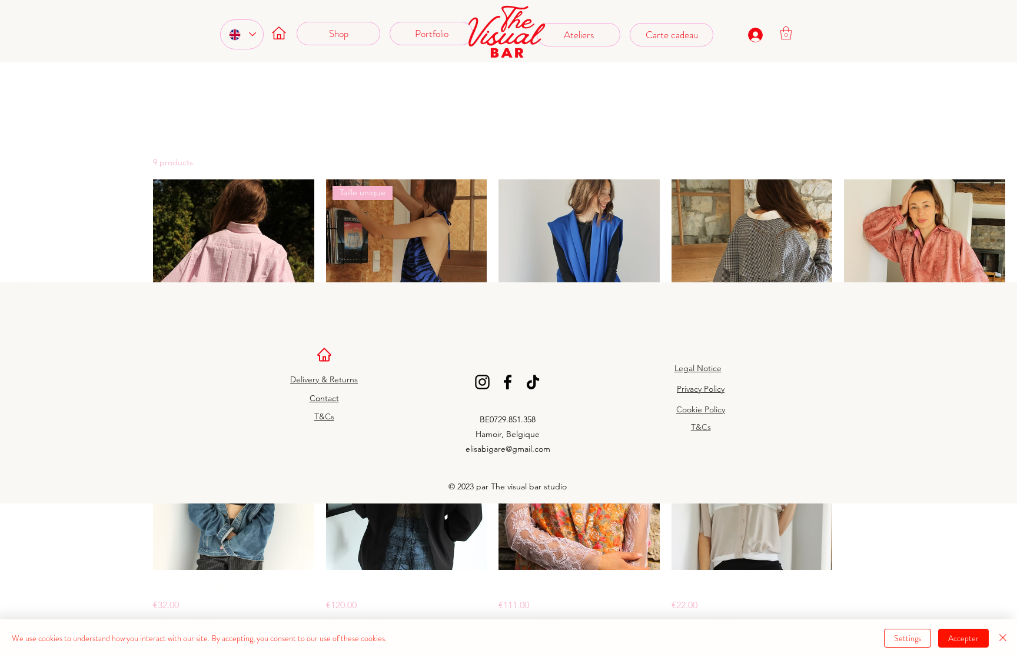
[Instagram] (482, 382)
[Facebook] (507, 382)
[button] (786, 33)
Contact (324, 398)
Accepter (963, 638)
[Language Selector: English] (242, 34)
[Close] (1003, 638)
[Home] (324, 354)
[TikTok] (533, 382)
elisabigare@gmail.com (508, 448)
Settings (907, 638)
